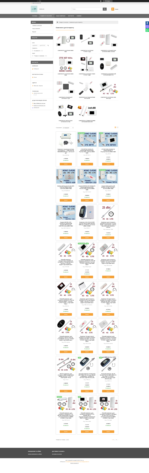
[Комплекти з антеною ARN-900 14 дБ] (108, 87)
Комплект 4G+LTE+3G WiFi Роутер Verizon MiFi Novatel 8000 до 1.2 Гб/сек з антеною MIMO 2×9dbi (87, 224)
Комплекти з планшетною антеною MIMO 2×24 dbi (108, 51)
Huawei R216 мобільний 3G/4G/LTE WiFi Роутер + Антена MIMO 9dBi (108, 187)
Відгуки (34, 31)
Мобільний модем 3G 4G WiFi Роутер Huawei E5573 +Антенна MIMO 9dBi (65, 187)
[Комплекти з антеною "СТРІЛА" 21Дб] (87, 41)
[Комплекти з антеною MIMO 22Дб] (65, 64)
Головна (34, 15)
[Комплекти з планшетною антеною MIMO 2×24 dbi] (108, 41)
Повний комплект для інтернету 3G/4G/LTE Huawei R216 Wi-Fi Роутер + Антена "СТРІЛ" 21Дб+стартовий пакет (108, 339)
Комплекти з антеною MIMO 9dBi (65, 51)
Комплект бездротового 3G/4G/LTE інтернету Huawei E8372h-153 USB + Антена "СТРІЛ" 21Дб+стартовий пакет (108, 301)
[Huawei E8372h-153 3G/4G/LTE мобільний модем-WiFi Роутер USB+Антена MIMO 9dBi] (87, 176)
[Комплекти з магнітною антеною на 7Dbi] (65, 111)
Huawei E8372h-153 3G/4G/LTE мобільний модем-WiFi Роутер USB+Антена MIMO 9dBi (87, 187)
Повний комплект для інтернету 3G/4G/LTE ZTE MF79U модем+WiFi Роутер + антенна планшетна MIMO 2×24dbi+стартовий (66, 415)
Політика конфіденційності (83, 461)
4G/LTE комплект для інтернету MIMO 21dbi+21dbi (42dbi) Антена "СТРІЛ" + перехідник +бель (66, 375)
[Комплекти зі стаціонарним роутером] (87, 87)
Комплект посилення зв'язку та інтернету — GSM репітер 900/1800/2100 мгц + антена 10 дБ (66, 151)
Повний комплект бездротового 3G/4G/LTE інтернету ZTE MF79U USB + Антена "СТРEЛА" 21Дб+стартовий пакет (66, 262)
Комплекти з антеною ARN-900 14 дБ (108, 98)
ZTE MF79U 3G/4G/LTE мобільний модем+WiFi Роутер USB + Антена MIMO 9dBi (87, 151)
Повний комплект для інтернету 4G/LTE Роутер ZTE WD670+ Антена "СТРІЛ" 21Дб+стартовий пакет (66, 338)
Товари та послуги (46, 15)
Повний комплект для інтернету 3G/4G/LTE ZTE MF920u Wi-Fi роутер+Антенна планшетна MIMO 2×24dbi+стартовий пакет (87, 416)
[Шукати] (105, 9)
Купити (65, 164)
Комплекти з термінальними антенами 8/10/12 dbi (87, 121)
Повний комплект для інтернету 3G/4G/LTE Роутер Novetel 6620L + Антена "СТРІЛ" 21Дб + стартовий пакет (66, 301)
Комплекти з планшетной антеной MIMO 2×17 (108, 74)
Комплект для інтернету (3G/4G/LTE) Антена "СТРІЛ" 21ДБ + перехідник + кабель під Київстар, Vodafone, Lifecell (108, 225)
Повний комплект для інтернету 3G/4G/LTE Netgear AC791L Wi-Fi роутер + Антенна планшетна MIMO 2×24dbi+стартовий (108, 415)
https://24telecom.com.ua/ (39, 103)
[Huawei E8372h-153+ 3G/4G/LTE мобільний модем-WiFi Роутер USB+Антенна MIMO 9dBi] (66, 212)
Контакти (71, 15)
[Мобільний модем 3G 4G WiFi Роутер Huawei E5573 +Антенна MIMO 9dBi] (66, 176)
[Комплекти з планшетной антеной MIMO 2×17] (108, 64)
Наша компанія (60, 15)
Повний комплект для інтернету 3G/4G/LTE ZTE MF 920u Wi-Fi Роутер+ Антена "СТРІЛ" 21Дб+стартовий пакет (87, 262)
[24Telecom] (34, 12)
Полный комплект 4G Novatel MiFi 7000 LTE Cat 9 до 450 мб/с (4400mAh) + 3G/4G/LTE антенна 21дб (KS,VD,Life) (87, 375)
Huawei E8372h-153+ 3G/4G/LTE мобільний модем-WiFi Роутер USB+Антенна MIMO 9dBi (66, 224)
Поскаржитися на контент (71, 461)
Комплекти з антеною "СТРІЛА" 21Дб (87, 51)
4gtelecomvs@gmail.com (39, 105)
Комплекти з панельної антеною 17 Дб (65, 98)
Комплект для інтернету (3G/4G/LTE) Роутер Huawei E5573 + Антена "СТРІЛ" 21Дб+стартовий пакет (108, 261)
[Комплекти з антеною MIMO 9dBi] (65, 41)
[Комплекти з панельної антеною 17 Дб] (65, 87)
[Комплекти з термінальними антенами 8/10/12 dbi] (87, 111)
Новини (79, 15)
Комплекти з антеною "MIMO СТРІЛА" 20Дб (87, 74)
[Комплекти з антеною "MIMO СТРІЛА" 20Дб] (87, 64)
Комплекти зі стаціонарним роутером (87, 98)
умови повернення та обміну (35, 454)
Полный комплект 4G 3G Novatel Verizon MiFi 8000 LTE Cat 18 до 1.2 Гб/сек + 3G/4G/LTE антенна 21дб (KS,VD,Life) (108, 376)
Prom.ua (82, 460)
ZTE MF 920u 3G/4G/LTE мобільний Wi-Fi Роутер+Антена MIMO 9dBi (108, 150)
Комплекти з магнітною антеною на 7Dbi (65, 121)
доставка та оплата (57, 454)
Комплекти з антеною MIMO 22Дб (65, 74)
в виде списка (117, 128)
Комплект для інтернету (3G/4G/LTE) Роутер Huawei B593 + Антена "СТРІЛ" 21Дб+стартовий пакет (87, 300)
